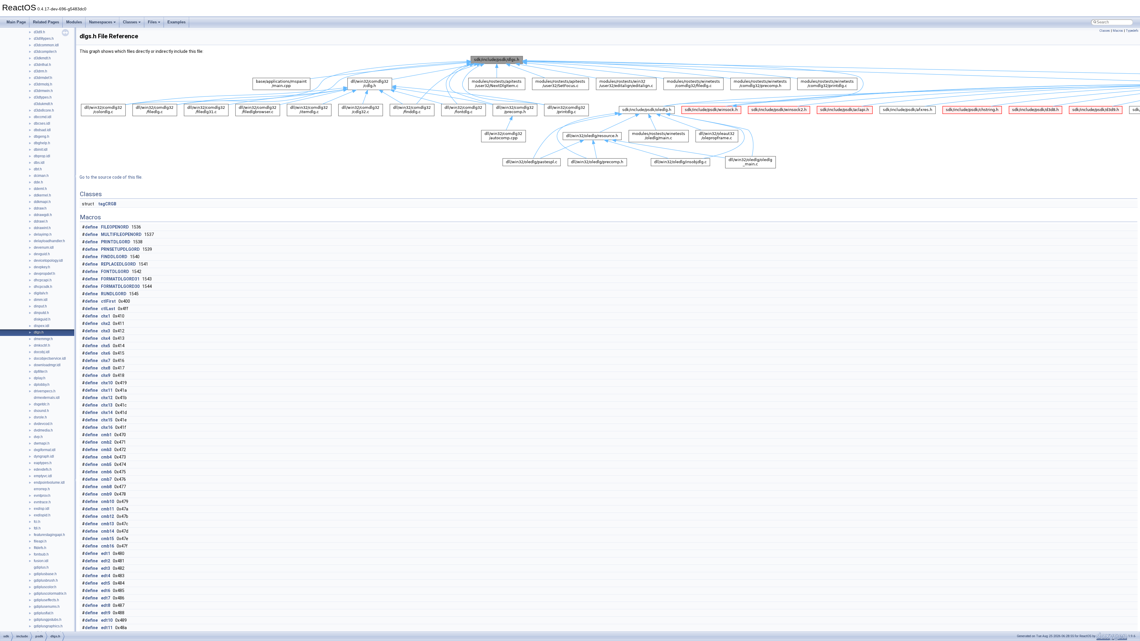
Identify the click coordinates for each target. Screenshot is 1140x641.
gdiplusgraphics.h (48, 626)
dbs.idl (39, 163)
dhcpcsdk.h (43, 287)
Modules (74, 22)
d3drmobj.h (43, 84)
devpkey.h (42, 267)
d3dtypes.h (43, 97)
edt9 (105, 612)
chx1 (105, 316)
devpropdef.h (44, 274)
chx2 (105, 323)
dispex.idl (41, 326)
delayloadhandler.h (49, 241)
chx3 (105, 331)
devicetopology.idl (48, 260)
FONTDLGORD (115, 271)
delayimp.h (43, 234)
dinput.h (40, 306)
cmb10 (107, 501)
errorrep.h (42, 489)
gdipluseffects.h (46, 600)
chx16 (107, 427)
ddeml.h (40, 189)
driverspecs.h (45, 391)
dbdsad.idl (42, 130)
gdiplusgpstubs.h (47, 620)
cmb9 (106, 494)
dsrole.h (40, 417)
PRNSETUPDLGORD (120, 249)
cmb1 (106, 434)
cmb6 (106, 471)
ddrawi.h (41, 221)
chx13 (107, 405)
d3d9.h (39, 32)
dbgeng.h (41, 136)
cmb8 (106, 486)
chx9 (105, 375)
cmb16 (107, 546)
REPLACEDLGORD (118, 264)
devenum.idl (44, 247)
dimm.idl (41, 300)
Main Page (16, 22)
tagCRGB (107, 203)
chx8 (105, 368)
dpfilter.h (41, 371)
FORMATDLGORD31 (120, 279)
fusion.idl (41, 561)
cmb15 (107, 538)
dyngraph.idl (44, 456)
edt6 (105, 590)
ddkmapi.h (42, 202)
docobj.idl (42, 352)
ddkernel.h (42, 195)
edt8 (105, 605)
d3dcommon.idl (46, 45)
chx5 (105, 345)
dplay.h (39, 378)
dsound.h (41, 411)
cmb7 (106, 479)
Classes (130, 22)
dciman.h (41, 176)
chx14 (107, 412)
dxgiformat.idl (45, 450)
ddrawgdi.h (43, 215)
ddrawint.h (42, 228)
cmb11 (107, 509)
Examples (176, 22)
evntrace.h (42, 502)
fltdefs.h (40, 548)
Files (152, 22)
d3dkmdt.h (42, 58)
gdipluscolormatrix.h (50, 593)
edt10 (107, 620)
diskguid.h (42, 319)
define (91, 227)
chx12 (107, 397)
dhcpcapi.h (43, 280)
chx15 (107, 420)
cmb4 (106, 457)
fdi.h (37, 528)
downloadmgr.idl (47, 365)
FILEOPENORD (115, 227)
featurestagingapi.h (49, 535)
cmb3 (106, 449)
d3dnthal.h (42, 65)
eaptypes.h (43, 463)
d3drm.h (40, 71)
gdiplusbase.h (45, 574)
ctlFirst (108, 301)
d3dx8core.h (44, 110)
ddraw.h (40, 208)
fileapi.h (40, 541)
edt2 (105, 561)
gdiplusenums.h (47, 606)
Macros (1118, 31)
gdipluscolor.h (45, 587)
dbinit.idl (41, 149)
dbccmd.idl (42, 117)
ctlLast (108, 308)
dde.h (38, 182)
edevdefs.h (43, 469)
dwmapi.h (42, 443)
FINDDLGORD (114, 256)
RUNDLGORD (113, 293)
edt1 (105, 553)
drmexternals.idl (47, 398)
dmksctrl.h (42, 345)
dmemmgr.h (43, 339)
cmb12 (107, 516)
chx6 (105, 353)
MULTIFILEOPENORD (121, 234)
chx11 (107, 390)
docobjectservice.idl (50, 358)
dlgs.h (39, 332)
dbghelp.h (42, 143)
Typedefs (1132, 31)
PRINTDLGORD (115, 241)
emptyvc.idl (43, 476)
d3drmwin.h (43, 91)
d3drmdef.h (43, 78)
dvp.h (38, 437)
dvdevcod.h (43, 424)
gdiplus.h (41, 567)
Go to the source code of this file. (111, 177)
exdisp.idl (41, 509)
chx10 (107, 382)
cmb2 (106, 442)
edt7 (105, 598)
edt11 (107, 627)
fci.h (37, 522)
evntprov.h (42, 496)
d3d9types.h (44, 39)
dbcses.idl (42, 123)
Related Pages (46, 22)
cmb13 (107, 523)
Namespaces (100, 22)
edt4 (105, 575)
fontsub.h (41, 554)
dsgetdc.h (42, 404)
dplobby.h (42, 385)
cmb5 (106, 464)
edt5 (105, 583)
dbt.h (38, 169)
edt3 (105, 568)
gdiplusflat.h (43, 613)
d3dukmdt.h (43, 104)
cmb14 (107, 531)
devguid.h (42, 254)
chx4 (105, 338)
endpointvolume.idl (49, 482)
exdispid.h (42, 515)
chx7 (105, 360)
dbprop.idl (42, 156)
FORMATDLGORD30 (120, 286)
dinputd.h (41, 313)
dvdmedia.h (43, 430)
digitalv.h (41, 293)
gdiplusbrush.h (46, 580)
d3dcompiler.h (45, 52)
